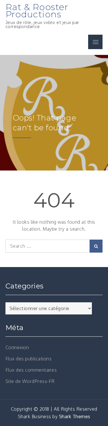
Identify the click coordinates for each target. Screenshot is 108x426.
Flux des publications (28, 359)
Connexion (17, 347)
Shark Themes (74, 416)
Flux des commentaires (31, 370)
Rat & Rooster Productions (36, 10)
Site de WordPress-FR (30, 381)
